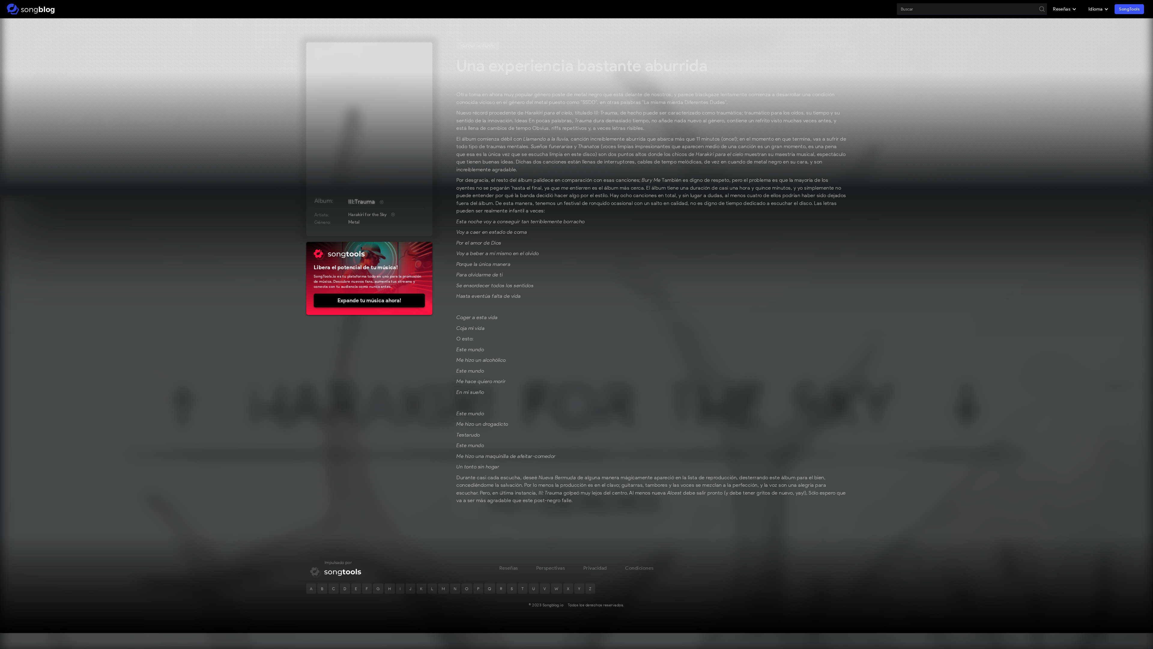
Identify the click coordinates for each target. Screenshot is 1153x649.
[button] (1064, 9)
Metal (354, 222)
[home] (31, 9)
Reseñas (508, 568)
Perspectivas (550, 568)
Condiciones (639, 568)
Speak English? (828, 45)
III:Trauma (361, 201)
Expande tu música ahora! (369, 300)
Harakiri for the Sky (367, 214)
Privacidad (595, 568)
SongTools (1129, 9)
